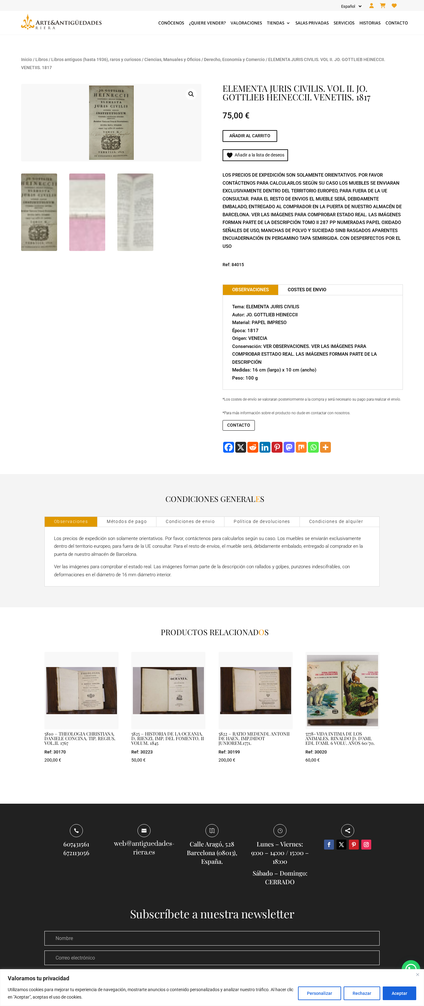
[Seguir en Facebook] (329, 845)
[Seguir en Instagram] (366, 845)
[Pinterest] (277, 447)
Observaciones (71, 521)
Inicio (26, 59)
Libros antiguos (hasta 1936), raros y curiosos (96, 59)
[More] (325, 447)
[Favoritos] (394, 6)
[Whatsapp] (313, 447)
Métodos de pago (127, 521)
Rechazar (362, 993)
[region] (212, 987)
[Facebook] (228, 447)
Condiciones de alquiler (336, 521)
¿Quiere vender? (207, 22)
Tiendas (275, 22)
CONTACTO (238, 425)
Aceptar (399, 993)
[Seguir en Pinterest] (354, 845)
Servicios (344, 22)
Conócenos (171, 22)
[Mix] (301, 447)
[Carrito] (383, 6)
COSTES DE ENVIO (307, 289)
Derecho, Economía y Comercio (234, 59)
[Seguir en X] (341, 845)
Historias (370, 22)
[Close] (417, 974)
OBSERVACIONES (250, 289)
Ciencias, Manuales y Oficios (172, 59)
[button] (191, 94)
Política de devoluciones (262, 521)
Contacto (397, 22)
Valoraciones (246, 22)
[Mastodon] (289, 447)
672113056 (76, 852)
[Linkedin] (264, 447)
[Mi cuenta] (371, 6)
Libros (41, 59)
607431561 (76, 844)
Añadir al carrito (249, 135)
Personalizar (319, 993)
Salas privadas (312, 22)
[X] (240, 447)
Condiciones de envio (190, 521)
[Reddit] (252, 447)
